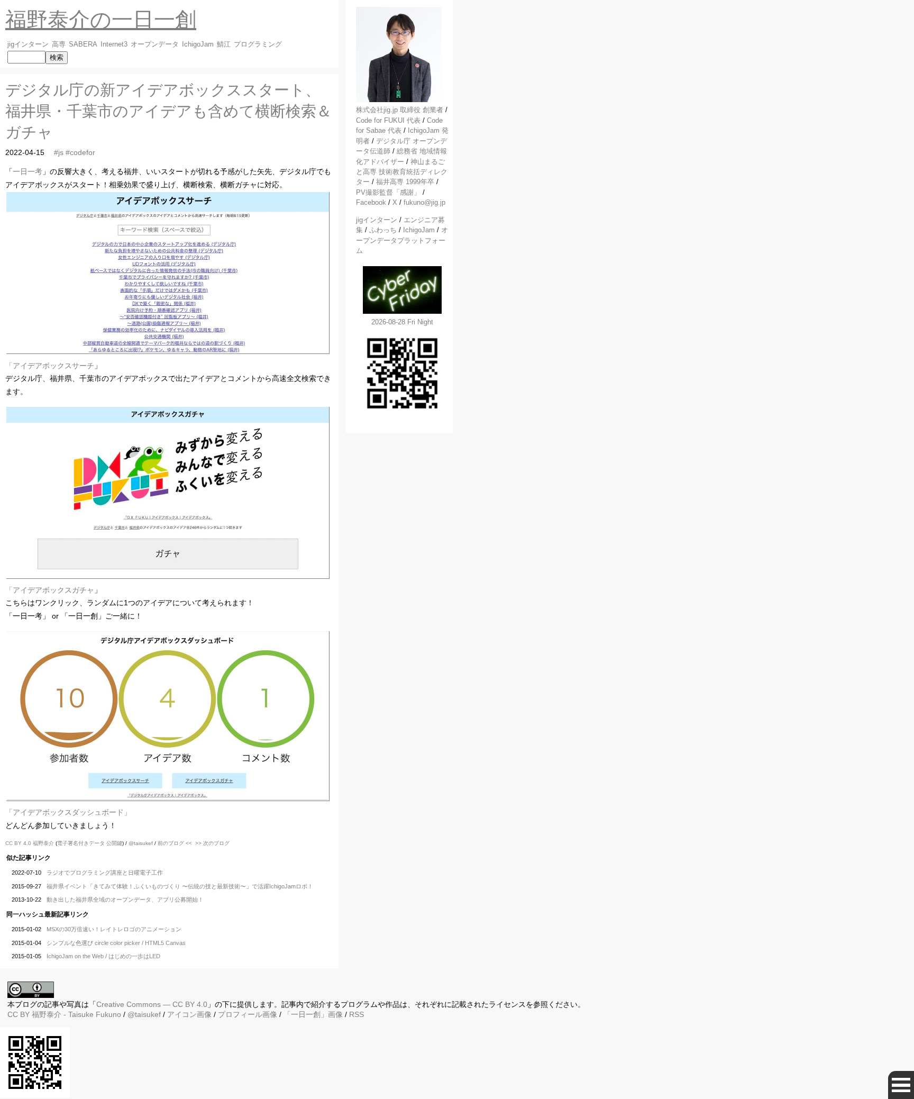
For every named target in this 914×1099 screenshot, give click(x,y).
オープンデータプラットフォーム (402, 240)
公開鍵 (114, 843)
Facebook (371, 202)
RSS (356, 1014)
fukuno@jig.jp (424, 202)
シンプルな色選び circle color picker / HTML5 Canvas (116, 943)
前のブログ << (175, 843)
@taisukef (141, 843)
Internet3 (113, 44)
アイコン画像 (189, 1014)
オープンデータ (155, 44)
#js (58, 152)
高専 (59, 44)
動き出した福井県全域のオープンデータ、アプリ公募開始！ (125, 899)
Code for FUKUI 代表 (388, 120)
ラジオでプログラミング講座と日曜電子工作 (105, 872)
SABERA (83, 44)
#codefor (80, 152)
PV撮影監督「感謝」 (388, 192)
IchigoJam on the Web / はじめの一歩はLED (103, 956)
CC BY (18, 1014)
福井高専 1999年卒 (405, 182)
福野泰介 (43, 843)
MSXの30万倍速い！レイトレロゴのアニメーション (114, 929)
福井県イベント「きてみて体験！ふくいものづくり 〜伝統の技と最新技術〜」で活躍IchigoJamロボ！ (180, 886)
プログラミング (258, 44)
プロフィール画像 (247, 1014)
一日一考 (27, 171)
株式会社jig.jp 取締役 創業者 (399, 110)
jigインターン (28, 44)
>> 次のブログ (212, 843)
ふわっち (383, 230)
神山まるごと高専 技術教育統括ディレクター (401, 172)
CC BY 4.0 (19, 843)
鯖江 (224, 44)
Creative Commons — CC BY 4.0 (151, 1004)
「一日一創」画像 (313, 1014)
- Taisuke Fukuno (76, 1014)
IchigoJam (198, 44)
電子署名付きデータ (81, 843)
